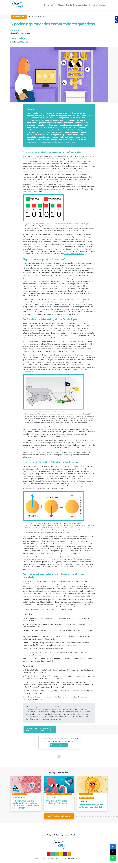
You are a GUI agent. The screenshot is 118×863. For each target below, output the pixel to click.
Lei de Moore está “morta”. (74, 254)
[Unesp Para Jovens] (59, 844)
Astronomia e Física (18, 16)
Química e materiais (19, 794)
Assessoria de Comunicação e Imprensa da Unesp (64, 859)
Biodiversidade (51, 794)
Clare (12, 41)
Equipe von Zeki (21, 41)
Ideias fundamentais (64, 794)
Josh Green (25, 33)
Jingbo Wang (15, 33)
